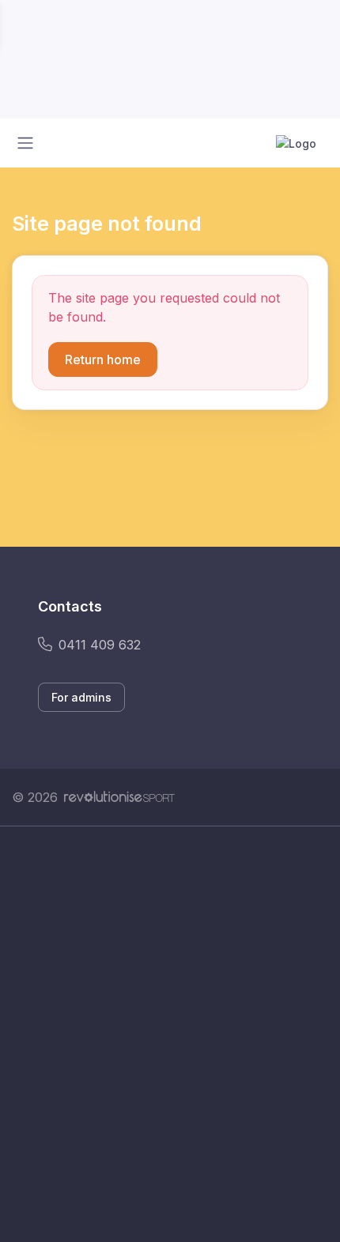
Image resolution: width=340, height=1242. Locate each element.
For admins (81, 697)
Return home (103, 359)
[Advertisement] (170, 1034)
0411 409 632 (100, 645)
